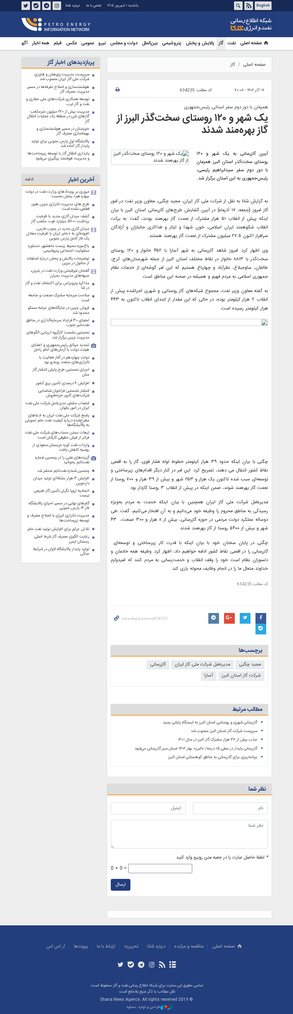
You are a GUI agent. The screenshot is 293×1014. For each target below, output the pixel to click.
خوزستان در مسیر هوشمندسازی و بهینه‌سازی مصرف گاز (62, 131)
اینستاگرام (57, 5)
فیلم (58, 43)
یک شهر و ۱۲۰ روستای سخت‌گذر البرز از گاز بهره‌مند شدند (192, 124)
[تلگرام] (141, 965)
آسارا (208, 675)
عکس (71, 43)
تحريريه (131, 946)
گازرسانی (158, 664)
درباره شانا (72, 6)
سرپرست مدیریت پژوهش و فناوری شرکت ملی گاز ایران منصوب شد (61, 77)
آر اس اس (55, 946)
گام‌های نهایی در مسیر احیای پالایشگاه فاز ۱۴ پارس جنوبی (59, 506)
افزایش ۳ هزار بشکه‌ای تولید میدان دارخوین (61, 481)
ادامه (29, 179)
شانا (227, 24)
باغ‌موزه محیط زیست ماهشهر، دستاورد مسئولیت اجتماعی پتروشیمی (58, 248)
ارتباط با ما (106, 946)
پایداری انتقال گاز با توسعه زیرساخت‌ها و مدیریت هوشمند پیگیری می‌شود (58, 156)
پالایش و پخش (200, 43)
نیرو (102, 43)
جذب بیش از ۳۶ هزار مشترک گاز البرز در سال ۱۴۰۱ (217, 739)
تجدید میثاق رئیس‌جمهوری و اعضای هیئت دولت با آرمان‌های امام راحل (60, 347)
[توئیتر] (120, 965)
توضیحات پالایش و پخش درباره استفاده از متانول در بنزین (58, 261)
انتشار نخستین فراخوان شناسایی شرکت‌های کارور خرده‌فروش (63, 393)
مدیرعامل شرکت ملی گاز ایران (202, 664)
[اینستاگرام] (151, 965)
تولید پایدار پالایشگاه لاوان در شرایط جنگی (61, 552)
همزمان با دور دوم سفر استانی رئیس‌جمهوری (226, 107)
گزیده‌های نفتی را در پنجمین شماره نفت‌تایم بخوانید (62, 460)
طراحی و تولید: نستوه (143, 1007)
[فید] (162, 965)
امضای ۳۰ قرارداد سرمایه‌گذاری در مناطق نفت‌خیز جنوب (57, 323)
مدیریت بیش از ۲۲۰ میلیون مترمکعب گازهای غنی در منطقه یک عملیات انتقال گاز (58, 116)
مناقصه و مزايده (188, 946)
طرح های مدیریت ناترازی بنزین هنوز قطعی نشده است (60, 207)
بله (36, 5)
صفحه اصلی (251, 43)
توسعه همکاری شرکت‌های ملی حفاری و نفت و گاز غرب (57, 102)
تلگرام (46, 5)
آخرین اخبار (81, 180)
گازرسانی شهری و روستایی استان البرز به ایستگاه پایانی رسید (210, 722)
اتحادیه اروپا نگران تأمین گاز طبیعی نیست (61, 493)
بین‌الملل (150, 43)
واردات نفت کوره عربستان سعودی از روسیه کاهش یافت (61, 447)
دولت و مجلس (124, 43)
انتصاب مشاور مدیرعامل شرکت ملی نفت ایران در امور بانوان (57, 406)
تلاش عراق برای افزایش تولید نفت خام (58, 529)
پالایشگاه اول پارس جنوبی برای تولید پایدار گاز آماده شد (60, 144)
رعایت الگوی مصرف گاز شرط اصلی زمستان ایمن (61, 539)
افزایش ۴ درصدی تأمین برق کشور (62, 383)
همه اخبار (40, 43)
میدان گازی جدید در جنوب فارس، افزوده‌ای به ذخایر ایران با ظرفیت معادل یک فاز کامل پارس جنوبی (57, 234)
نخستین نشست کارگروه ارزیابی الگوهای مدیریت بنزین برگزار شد (57, 335)
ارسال (120, 885)
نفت (232, 43)
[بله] (130, 965)
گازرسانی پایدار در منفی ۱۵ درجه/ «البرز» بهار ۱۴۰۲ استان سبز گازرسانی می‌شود (196, 748)
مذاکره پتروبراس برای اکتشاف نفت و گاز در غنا (57, 286)
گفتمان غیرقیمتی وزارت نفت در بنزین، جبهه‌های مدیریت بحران (60, 273)
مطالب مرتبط (247, 709)
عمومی (87, 43)
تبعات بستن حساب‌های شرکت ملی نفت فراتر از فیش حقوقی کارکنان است (57, 435)
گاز (221, 43)
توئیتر (25, 5)
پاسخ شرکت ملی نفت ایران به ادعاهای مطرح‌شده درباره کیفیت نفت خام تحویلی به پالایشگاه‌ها (57, 420)
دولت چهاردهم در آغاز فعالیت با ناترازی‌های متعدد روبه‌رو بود (64, 360)
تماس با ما (93, 6)
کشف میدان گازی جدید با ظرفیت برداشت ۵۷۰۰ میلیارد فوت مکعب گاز (60, 219)
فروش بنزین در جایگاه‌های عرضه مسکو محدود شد (58, 310)
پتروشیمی (172, 43)
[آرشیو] (172, 965)
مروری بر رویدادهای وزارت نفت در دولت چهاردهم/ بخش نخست (57, 194)
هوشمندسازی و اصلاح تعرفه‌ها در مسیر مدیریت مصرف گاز (58, 89)
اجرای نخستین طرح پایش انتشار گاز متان (61, 372)
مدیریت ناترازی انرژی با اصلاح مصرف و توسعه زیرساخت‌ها (58, 518)
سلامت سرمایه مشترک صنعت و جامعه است (58, 298)
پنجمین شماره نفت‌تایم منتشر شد (63, 471)
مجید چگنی (250, 664)
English (263, 6)
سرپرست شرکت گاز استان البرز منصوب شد (224, 731)
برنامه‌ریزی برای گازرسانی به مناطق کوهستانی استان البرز (212, 757)
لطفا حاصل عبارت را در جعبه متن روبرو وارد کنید (222, 857)
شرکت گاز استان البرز (241, 675)
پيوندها (81, 946)
